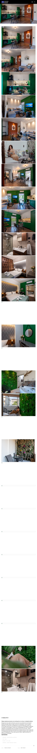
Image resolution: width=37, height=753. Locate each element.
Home (5, 15)
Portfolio (12, 15)
